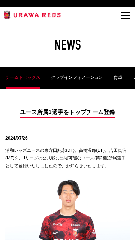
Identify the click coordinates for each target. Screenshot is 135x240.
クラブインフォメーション (77, 77)
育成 (117, 77)
